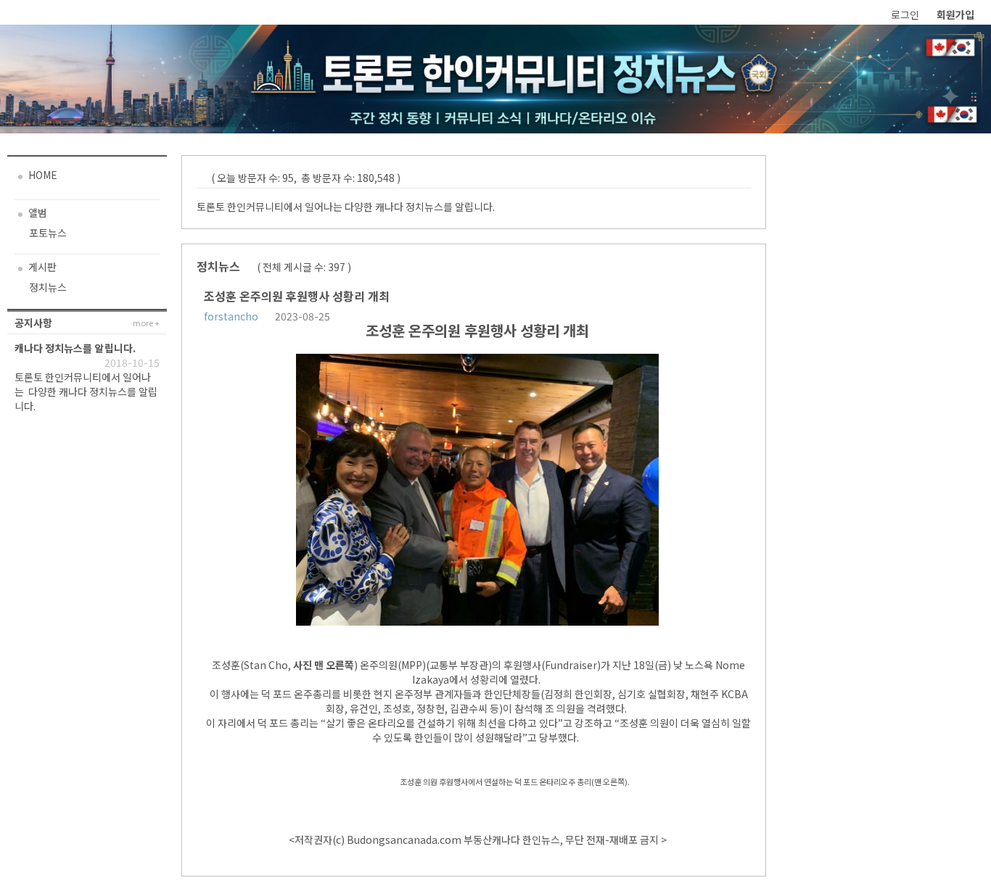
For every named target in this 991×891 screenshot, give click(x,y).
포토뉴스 (48, 232)
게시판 (41, 267)
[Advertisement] (882, 372)
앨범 (36, 212)
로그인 (905, 14)
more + (146, 322)
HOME (41, 174)
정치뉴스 (48, 287)
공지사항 (33, 322)
